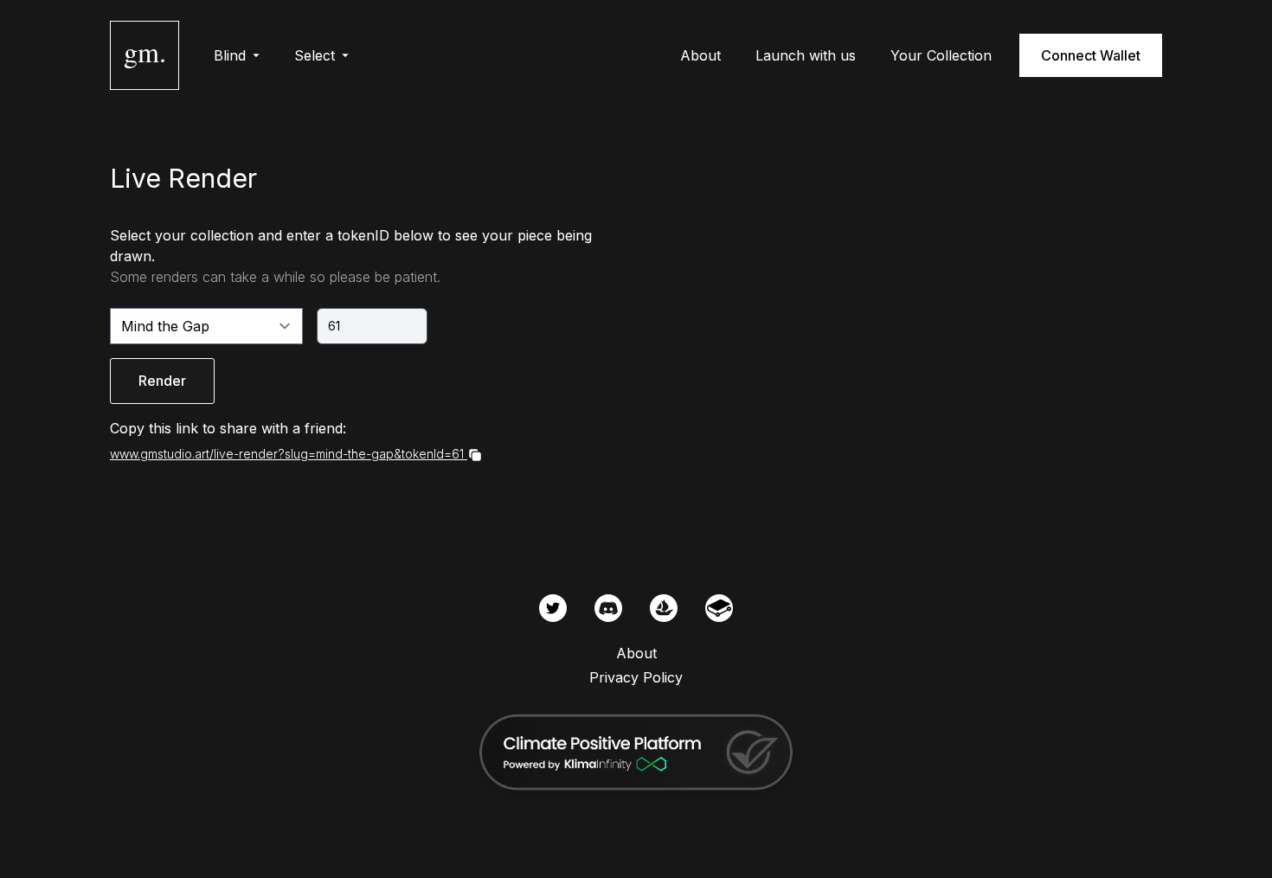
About (700, 55)
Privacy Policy (636, 677)
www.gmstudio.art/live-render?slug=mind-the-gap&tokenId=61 (287, 453)
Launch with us (805, 55)
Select (314, 55)
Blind (230, 55)
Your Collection (941, 55)
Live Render (183, 178)
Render (162, 380)
